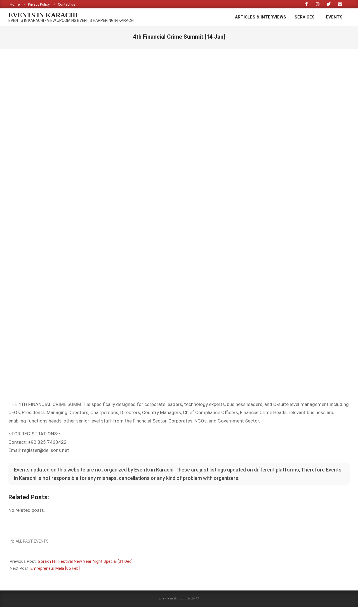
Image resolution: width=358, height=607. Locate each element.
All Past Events (32, 541)
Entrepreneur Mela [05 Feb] (55, 568)
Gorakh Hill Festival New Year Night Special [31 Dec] (85, 561)
